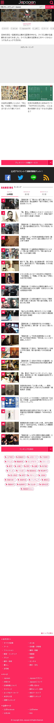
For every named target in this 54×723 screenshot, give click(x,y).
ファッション (9, 650)
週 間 (27, 193)
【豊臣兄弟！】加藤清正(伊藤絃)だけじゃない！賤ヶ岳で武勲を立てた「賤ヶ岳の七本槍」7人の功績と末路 (36, 251)
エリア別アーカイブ (11, 692)
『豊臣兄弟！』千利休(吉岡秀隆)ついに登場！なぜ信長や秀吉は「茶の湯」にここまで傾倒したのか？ (36, 338)
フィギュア (35, 480)
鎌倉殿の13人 (28, 489)
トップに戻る (48, 633)
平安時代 (45, 457)
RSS (46, 177)
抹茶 (23, 475)
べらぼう (21, 470)
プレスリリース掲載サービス (26, 162)
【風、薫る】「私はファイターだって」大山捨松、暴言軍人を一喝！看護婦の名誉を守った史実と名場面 (36, 375)
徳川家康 (13, 475)
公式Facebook (8, 177)
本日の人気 (8, 696)
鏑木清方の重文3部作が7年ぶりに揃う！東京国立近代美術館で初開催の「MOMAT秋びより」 (36, 412)
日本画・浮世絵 (35, 646)
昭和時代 (22, 484)
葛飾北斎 (44, 484)
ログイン (42, 7)
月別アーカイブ (35, 692)
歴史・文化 (34, 665)
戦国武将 (20, 461)
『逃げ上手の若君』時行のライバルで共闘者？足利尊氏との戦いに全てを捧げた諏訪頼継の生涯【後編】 (36, 313)
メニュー (2, 2)
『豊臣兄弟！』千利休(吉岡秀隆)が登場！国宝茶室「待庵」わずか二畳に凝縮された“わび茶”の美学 (36, 239)
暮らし (6, 665)
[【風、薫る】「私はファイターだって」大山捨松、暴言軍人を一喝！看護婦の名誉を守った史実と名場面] (10, 378)
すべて (6, 28)
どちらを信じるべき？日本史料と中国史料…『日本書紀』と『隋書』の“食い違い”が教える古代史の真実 (36, 276)
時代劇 (44, 466)
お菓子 (19, 466)
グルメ (6, 657)
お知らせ (7, 681)
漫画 (35, 466)
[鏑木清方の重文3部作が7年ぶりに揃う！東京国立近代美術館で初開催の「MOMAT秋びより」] (10, 415)
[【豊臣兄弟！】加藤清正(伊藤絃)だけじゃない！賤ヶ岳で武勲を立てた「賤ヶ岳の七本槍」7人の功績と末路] (10, 254)
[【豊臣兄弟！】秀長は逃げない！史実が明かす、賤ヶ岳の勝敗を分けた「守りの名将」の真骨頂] (10, 229)
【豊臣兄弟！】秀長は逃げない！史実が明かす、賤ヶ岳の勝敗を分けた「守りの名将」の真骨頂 (36, 226)
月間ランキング (9, 700)
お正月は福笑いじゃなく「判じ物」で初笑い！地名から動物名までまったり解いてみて (13, 106)
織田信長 (32, 470)
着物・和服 (34, 650)
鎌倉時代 (11, 484)
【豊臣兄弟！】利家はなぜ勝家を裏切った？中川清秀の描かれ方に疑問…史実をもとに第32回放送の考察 (36, 288)
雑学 (10, 466)
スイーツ (45, 461)
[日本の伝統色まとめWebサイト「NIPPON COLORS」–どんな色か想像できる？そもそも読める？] (40, 94)
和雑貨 (32, 654)
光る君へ (33, 484)
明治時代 (44, 470)
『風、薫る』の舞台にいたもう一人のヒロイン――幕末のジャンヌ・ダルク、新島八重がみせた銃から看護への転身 (36, 214)
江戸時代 (10, 457)
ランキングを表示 (26, 449)
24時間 (10, 193)
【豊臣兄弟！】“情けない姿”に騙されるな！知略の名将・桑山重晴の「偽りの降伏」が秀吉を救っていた (36, 201)
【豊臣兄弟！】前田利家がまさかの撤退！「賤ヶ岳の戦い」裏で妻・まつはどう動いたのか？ (36, 325)
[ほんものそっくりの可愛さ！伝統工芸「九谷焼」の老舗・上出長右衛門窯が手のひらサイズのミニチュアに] (10, 402)
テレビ (11, 470)
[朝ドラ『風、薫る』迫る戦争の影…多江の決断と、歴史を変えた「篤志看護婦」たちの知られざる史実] (10, 266)
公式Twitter (20, 177)
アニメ (9, 461)
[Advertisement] (19, 65)
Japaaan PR (26, 28)
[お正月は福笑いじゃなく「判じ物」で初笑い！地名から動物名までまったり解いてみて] (13, 94)
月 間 (44, 193)
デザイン (32, 475)
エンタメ (33, 661)
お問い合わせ (34, 685)
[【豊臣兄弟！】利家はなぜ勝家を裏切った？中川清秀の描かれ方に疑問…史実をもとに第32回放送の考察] (10, 291)
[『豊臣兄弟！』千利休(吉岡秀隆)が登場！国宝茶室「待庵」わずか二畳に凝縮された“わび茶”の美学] (10, 241)
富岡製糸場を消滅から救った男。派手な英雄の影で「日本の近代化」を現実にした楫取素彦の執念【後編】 (36, 425)
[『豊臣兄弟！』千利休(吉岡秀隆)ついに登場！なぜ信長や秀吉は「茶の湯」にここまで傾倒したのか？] (10, 341)
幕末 (28, 466)
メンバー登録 (49, 7)
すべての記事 (8, 643)
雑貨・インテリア (10, 654)
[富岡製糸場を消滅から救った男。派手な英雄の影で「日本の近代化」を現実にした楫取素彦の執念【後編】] (10, 427)
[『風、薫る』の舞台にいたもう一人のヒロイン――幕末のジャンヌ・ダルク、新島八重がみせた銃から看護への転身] (10, 217)
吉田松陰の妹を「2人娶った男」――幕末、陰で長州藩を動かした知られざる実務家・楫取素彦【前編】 (36, 387)
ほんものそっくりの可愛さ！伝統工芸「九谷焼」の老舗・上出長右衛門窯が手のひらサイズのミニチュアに (36, 400)
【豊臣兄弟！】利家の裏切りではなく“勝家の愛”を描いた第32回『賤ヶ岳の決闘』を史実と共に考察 (36, 301)
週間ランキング (35, 696)
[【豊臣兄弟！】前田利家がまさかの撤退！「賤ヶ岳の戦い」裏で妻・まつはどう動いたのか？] (10, 328)
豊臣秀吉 (23, 480)
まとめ (15, 28)
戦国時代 (21, 457)
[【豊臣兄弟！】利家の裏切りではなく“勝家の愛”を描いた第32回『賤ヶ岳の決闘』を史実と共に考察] (10, 303)
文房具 (43, 475)
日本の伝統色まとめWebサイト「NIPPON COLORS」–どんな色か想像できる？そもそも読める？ (40, 107)
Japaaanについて (36, 681)
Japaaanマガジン (36, 678)
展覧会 (46, 480)
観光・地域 (8, 661)
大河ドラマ (33, 457)
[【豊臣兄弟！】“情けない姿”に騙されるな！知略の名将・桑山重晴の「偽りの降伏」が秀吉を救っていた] (10, 204)
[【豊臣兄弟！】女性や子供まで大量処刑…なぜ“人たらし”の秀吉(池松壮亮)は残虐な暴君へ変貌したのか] (10, 365)
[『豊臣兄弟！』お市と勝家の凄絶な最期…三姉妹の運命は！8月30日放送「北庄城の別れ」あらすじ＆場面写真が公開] (10, 440)
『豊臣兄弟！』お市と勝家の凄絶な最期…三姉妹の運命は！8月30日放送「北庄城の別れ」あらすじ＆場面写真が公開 (36, 437)
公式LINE (33, 177)
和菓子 (32, 657)
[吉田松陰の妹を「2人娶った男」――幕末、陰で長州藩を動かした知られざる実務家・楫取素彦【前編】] (10, 390)
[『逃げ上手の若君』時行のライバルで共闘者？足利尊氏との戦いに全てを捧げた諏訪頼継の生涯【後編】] (10, 316)
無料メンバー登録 (36, 689)
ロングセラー (33, 461)
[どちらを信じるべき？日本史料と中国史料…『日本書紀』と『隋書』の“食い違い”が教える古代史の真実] (10, 279)
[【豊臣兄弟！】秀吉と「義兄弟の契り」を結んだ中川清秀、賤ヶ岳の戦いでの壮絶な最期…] (10, 353)
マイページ (8, 689)
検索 (51, 2)
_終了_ (37, 28)
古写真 (6, 668)
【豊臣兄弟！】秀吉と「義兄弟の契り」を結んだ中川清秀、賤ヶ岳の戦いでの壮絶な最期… (36, 350)
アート (46, 28)
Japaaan (27, 2)
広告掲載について (10, 685)
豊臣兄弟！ (11, 480)
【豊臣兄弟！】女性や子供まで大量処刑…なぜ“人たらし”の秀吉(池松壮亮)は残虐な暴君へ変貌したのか (36, 363)
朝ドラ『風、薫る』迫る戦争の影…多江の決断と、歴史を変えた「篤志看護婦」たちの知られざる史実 (36, 263)
